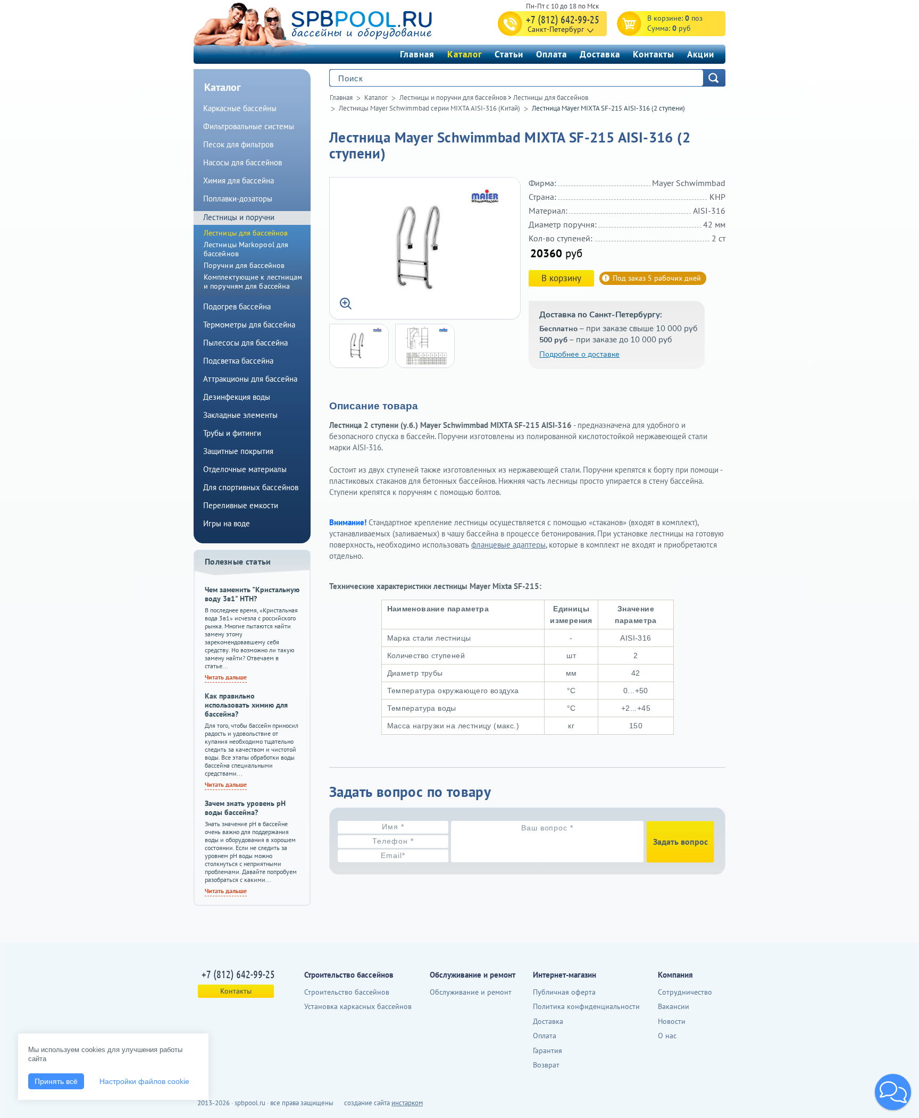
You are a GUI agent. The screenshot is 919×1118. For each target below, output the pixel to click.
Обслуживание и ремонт (471, 992)
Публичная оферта (564, 992)
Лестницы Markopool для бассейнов (246, 249)
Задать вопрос (680, 841)
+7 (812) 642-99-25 (562, 19)
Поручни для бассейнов (244, 265)
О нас (667, 1035)
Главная (417, 54)
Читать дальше (226, 677)
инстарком (407, 1102)
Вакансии (673, 1006)
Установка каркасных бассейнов (358, 1006)
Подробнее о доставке (579, 354)
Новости (672, 1021)
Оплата (551, 54)
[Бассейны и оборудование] (337, 23)
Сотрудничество (685, 992)
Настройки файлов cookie (144, 1081)
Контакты (653, 54)
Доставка (600, 54)
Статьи (509, 54)
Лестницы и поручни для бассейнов (452, 97)
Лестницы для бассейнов (550, 97)
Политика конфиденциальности (586, 1006)
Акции (700, 54)
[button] (893, 1092)
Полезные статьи (238, 561)
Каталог (464, 54)
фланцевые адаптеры (508, 545)
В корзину (561, 278)
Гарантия (547, 1050)
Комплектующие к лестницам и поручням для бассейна (253, 281)
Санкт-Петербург (556, 29)
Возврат (546, 1065)
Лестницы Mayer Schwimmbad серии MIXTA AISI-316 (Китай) (429, 108)
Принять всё (56, 1081)
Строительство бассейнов (346, 992)
